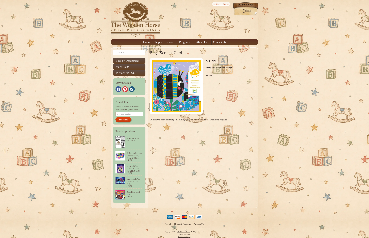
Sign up (226, 4)
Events (169, 42)
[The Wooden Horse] (135, 35)
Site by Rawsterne (184, 234)
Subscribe (123, 119)
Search (168, 224)
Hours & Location (182, 224)
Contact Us (219, 42)
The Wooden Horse (183, 232)
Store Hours (122, 66)
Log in (216, 4)
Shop (157, 42)
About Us (201, 42)
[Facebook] (118, 89)
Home (146, 42)
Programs (184, 42)
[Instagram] (132, 89)
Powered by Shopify (184, 237)
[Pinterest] (125, 89)
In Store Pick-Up (125, 72)
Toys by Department (127, 60)
